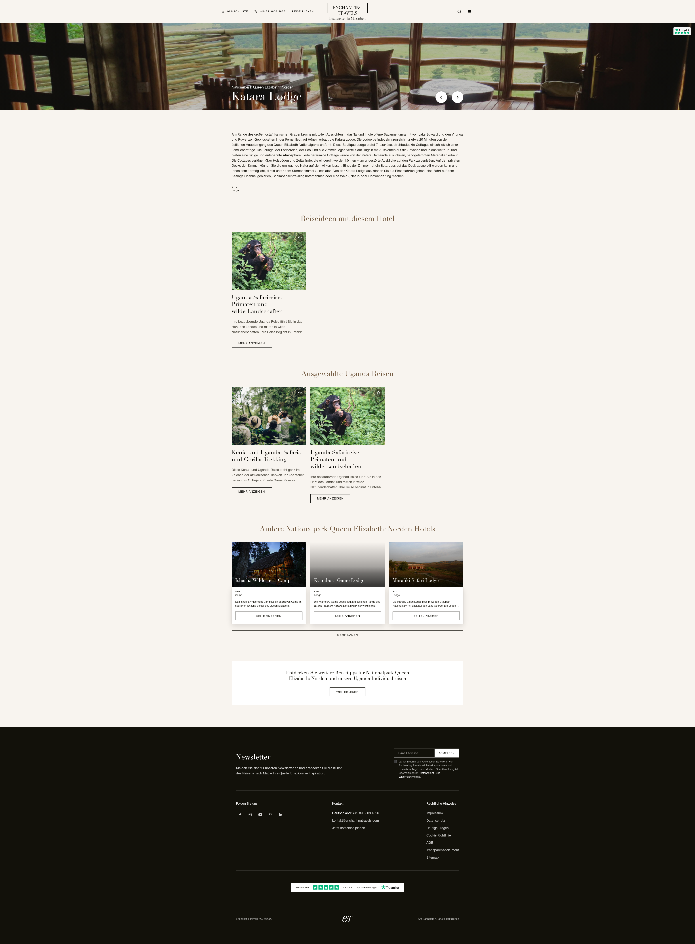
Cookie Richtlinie (438, 835)
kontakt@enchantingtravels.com (355, 820)
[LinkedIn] (281, 815)
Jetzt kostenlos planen (348, 828)
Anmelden (446, 753)
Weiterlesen (347, 692)
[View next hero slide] (457, 97)
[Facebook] (240, 815)
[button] (300, 238)
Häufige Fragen (437, 828)
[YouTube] (260, 815)
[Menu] (469, 12)
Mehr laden (347, 635)
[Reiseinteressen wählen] (270, 815)
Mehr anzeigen (251, 343)
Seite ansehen (269, 616)
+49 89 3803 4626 (366, 813)
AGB (429, 842)
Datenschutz (435, 820)
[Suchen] (459, 12)
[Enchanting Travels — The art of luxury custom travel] (347, 11)
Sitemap (432, 857)
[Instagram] (250, 815)
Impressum (434, 813)
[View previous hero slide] (441, 97)
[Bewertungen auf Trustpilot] (682, 31)
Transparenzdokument (442, 850)
